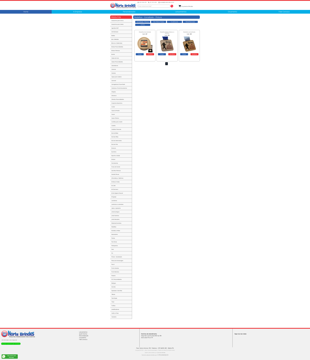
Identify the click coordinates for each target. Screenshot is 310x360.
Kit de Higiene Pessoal (117, 193)
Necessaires (114, 234)
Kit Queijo (113, 196)
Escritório (113, 151)
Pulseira (113, 275)
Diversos (113, 148)
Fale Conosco (83, 339)
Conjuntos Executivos (116, 103)
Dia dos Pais (114, 144)
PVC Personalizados (116, 279)
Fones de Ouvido (115, 166)
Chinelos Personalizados (117, 99)
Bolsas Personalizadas (117, 46)
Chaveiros (113, 95)
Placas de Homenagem (117, 260)
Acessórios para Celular (117, 24)
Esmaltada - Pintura (143, 22)
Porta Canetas (115, 268)
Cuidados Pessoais (116, 129)
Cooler (113, 106)
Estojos (113, 159)
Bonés (113, 54)
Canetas (113, 73)
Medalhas (113, 226)
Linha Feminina (115, 215)
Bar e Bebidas (115, 39)
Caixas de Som (115, 58)
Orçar (140, 54)
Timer (112, 301)
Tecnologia (114, 298)
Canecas (113, 69)
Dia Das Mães (114, 136)
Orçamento (82, 337)
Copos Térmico (115, 118)
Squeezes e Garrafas (116, 290)
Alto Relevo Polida (158, 22)
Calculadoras (114, 65)
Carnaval (113, 80)
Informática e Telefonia (117, 178)
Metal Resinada (190, 22)
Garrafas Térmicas (116, 170)
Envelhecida (174, 22)
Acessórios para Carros (117, 20)
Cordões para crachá (116, 121)
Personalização (83, 336)
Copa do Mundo (115, 110)
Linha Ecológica (115, 211)
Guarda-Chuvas (115, 174)
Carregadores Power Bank (118, 84)
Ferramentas (114, 163)
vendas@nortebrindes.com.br (167, 2)
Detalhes (150, 54)
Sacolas (113, 286)
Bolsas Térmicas (115, 50)
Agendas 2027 (115, 28)
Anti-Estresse (114, 31)
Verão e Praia (115, 313)
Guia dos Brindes (161, 352)
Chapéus (113, 91)
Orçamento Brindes (187, 6)
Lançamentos (83, 332)
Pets (112, 249)
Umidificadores (115, 309)
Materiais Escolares (116, 223)
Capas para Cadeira (116, 76)
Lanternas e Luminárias (117, 204)
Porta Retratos (115, 271)
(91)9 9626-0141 (143, 2)
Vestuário (113, 316)
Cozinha (113, 125)
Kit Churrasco (114, 189)
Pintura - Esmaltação (116, 256)
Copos (113, 114)
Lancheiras (114, 200)
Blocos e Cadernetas (116, 43)
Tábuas (113, 294)
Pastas (113, 238)
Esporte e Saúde (115, 155)
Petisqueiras (114, 245)
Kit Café (113, 185)
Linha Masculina (115, 219)
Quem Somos (83, 334)
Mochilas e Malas (115, 230)
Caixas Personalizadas (117, 61)
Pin (112, 253)
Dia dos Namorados (116, 140)
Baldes (113, 35)
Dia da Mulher (114, 133)
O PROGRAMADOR (162, 355)
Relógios (113, 283)
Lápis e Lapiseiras (116, 208)
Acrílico (143, 25)
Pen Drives (114, 241)
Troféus (113, 305)
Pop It (112, 264)
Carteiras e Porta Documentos (119, 88)
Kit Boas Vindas (115, 181)
